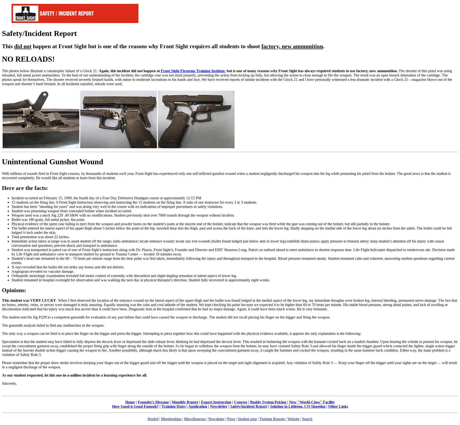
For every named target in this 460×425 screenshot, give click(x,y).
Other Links (338, 406)
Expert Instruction (216, 402)
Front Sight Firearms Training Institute (193, 71)
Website (293, 419)
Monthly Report (185, 402)
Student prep (247, 419)
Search (307, 419)
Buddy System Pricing (268, 402)
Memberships (171, 419)
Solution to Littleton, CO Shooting (297, 406)
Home (130, 402)
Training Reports (272, 419)
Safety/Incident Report (248, 406)
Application (197, 406)
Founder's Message (153, 402)
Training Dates (173, 406)
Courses (240, 402)
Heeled (153, 419)
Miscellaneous (195, 419)
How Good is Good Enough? (135, 406)
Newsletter (218, 406)
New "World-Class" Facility (312, 402)
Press (231, 419)
